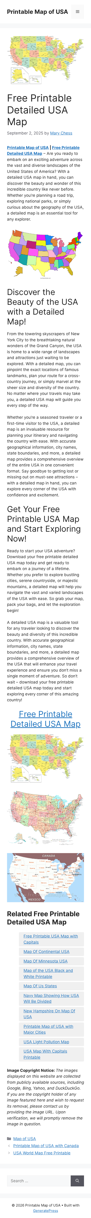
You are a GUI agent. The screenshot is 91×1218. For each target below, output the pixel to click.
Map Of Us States (40, 986)
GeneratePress (45, 1210)
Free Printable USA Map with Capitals (51, 939)
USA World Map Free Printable (41, 1153)
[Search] (77, 1181)
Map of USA (24, 1138)
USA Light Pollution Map (46, 1042)
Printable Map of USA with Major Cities (48, 1029)
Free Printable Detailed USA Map (45, 719)
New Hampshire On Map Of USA (49, 1014)
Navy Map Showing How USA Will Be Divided (51, 998)
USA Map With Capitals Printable (45, 1054)
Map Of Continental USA (47, 951)
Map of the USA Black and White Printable (48, 973)
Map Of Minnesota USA (46, 961)
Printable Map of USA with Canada (46, 1145)
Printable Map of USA (37, 11)
